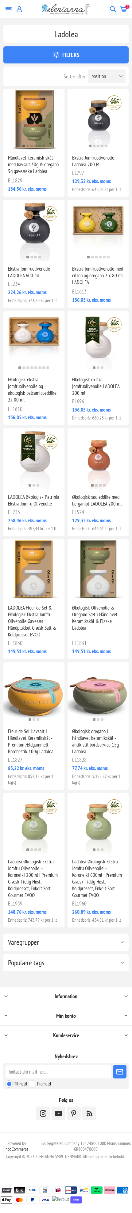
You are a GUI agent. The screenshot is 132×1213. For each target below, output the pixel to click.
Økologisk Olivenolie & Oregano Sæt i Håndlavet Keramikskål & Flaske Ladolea (95, 617)
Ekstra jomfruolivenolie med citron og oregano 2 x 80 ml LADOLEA (97, 275)
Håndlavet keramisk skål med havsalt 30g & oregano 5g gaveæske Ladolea (33, 164)
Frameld (44, 1084)
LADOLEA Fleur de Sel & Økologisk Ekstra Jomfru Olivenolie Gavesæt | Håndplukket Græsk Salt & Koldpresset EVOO (32, 621)
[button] (23, 146)
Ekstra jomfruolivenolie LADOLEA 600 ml (29, 272)
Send (119, 1071)
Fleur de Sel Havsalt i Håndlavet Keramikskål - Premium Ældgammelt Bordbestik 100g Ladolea (30, 741)
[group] (33, 119)
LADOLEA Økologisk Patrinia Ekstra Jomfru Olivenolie (33, 500)
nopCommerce (17, 1149)
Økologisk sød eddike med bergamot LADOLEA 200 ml (97, 500)
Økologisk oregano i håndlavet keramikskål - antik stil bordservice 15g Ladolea (95, 741)
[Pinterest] (74, 1113)
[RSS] (89, 1113)
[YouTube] (58, 1113)
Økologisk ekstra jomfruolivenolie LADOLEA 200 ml (95, 386)
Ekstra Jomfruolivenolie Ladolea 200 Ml (93, 161)
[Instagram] (43, 1113)
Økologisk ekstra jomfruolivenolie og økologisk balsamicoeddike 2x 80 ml (32, 389)
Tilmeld (20, 1084)
